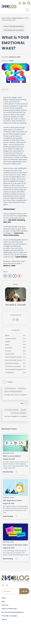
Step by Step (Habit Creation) (15, 360)
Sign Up (4, 619)
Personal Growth (15, 354)
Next (22, 403)
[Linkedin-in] (7, 585)
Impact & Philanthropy (9, 609)
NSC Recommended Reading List (13, 612)
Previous (10, 382)
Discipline (15, 341)
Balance (15, 335)
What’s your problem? (12, 456)
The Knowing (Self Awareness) (13, 30)
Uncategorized (15, 372)
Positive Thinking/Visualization (15, 18)
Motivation (15, 351)
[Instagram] (13, 319)
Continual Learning (15, 338)
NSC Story (5, 605)
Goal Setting (15, 348)
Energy (15, 345)
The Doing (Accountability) (15, 366)
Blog (3, 601)
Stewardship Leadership (15, 363)
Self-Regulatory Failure (12, 500)
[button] (27, 10)
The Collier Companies (9, 616)
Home (3, 18)
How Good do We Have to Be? (15, 545)
